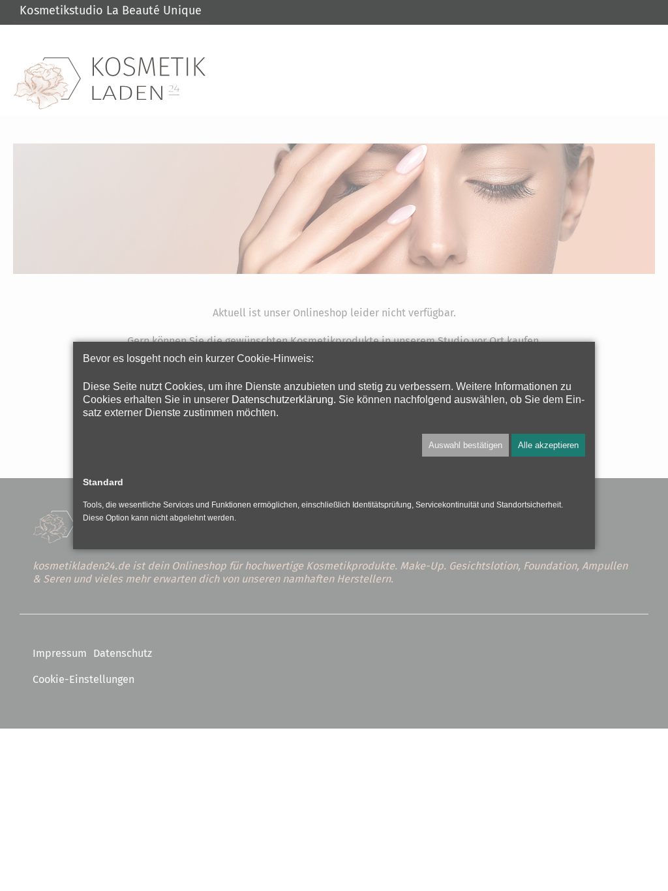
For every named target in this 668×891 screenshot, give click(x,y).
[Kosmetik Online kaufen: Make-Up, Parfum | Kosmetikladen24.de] (109, 83)
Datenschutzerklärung (282, 399)
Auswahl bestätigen (465, 445)
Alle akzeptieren (548, 445)
